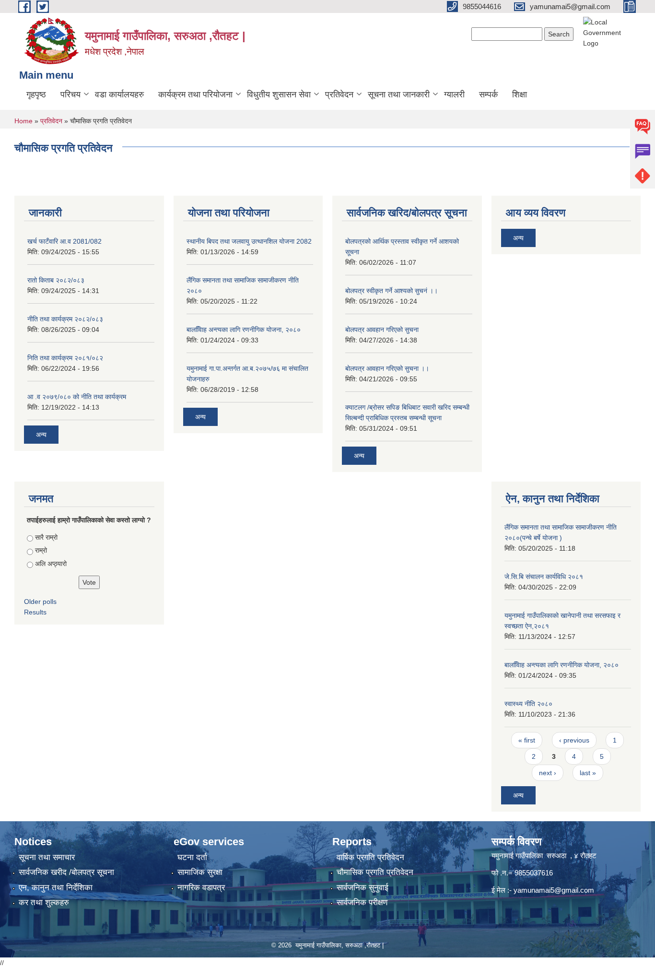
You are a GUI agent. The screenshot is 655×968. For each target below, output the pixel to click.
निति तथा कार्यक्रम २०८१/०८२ (65, 358)
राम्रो (41, 550)
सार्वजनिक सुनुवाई (362, 887)
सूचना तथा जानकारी (399, 94)
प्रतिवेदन (339, 94)
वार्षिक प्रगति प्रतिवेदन (370, 857)
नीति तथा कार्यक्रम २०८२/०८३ (65, 319)
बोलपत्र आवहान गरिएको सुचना (382, 329)
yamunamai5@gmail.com (554, 890)
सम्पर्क (488, 94)
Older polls (40, 601)
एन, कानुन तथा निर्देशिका (56, 887)
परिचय (70, 94)
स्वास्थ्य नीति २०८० (528, 704)
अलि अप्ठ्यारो (51, 563)
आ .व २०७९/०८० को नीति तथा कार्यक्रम (76, 397)
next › (547, 773)
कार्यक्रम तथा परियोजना (195, 94)
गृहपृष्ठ (36, 94)
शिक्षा (519, 94)
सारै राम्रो (46, 537)
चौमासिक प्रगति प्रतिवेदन (375, 872)
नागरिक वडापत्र (201, 887)
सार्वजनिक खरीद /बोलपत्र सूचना (66, 872)
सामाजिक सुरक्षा (199, 872)
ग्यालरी (454, 94)
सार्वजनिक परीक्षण (362, 902)
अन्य (41, 434)
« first (526, 740)
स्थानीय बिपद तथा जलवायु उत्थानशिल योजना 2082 (249, 241)
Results (35, 612)
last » (588, 773)
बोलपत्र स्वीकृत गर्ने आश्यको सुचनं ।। (391, 291)
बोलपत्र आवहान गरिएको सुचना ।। (387, 368)
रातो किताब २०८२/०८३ (55, 280)
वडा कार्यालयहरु (119, 94)
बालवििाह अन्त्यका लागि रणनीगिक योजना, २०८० (244, 329)
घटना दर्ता (192, 857)
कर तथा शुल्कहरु (44, 902)
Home (23, 121)
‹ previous (574, 740)
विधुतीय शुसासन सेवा (279, 94)
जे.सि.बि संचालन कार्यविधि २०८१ (543, 576)
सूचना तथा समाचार (47, 857)
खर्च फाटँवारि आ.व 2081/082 (64, 241)
